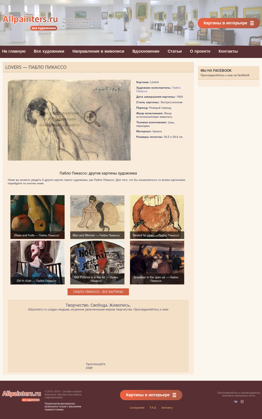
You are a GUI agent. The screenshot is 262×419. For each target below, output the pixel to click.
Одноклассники (242, 401)
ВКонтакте (235, 401)
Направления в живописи (98, 51)
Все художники (49, 51)
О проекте (200, 51)
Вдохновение (145, 51)
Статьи (175, 51)
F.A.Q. (153, 407)
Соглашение (137, 407)
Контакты (228, 51)
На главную (14, 51)
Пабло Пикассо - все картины (98, 292)
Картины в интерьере (225, 23)
